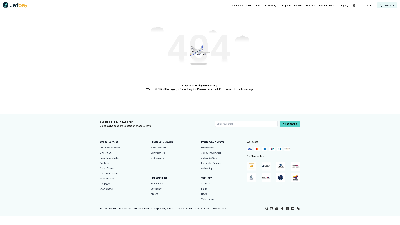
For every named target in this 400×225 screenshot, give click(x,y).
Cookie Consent (220, 208)
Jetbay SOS (106, 152)
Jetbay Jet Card (209, 158)
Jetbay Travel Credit (211, 152)
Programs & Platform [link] (291, 5)
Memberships (208, 147)
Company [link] (343, 5)
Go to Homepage (16, 97)
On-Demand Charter (110, 147)
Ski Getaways (157, 158)
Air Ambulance (107, 178)
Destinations (156, 188)
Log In (369, 5)
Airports (154, 193)
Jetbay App (207, 168)
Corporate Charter (109, 173)
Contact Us (389, 5)
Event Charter (106, 189)
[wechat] (298, 209)
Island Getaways (158, 147)
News (204, 193)
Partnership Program (211, 163)
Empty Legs (105, 163)
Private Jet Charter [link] (241, 5)
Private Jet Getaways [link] (266, 5)
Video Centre (207, 199)
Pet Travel (105, 183)
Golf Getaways (158, 152)
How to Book (157, 183)
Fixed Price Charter (109, 158)
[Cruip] (15, 5)
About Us (205, 183)
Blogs (204, 188)
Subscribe (292, 123)
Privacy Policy (202, 208)
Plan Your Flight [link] (326, 5)
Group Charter (107, 168)
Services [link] (310, 5)
